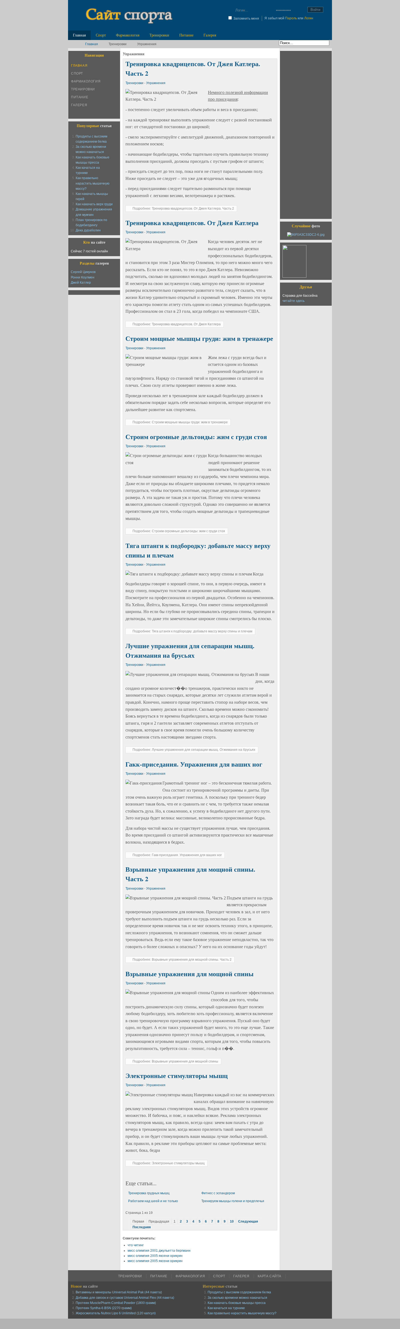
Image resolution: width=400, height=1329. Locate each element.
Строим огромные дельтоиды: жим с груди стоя (196, 436)
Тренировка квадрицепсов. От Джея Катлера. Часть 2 (192, 68)
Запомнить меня (246, 18)
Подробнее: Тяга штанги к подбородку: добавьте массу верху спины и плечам (192, 631)
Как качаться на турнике (226, 1308)
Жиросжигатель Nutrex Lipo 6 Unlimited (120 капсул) (116, 1313)
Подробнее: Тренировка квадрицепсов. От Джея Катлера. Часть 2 (183, 208)
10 (232, 1221)
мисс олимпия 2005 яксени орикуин (155, 1256)
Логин (308, 18)
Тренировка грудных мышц (149, 1193)
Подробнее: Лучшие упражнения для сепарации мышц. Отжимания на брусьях (194, 750)
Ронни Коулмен (82, 277)
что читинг (136, 1245)
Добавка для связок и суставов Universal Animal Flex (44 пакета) (125, 1298)
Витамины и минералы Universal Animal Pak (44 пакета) (119, 1292)
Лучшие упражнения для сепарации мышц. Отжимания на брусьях (189, 650)
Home (75, 44)
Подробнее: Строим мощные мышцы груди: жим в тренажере (180, 422)
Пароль (291, 18)
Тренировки (134, 83)
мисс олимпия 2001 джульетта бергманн (159, 1251)
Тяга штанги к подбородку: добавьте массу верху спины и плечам (197, 550)
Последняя (142, 1227)
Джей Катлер (81, 282)
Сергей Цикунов (83, 272)
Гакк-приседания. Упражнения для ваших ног (193, 764)
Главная (91, 44)
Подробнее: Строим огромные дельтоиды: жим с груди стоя (179, 531)
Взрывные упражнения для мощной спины (189, 973)
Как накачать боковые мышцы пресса (237, 1303)
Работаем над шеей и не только (153, 1201)
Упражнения (155, 83)
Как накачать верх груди (94, 204)
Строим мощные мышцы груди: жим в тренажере (199, 338)
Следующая (248, 1221)
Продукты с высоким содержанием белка (239, 1292)
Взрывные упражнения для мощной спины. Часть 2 (190, 874)
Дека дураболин (88, 230)
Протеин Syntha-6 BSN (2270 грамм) (104, 1308)
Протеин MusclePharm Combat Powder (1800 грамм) (116, 1303)
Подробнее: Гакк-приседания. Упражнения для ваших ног (177, 855)
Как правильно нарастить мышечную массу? (92, 183)
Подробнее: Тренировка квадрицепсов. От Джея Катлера (177, 324)
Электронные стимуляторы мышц (176, 1075)
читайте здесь (293, 301)
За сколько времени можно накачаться (237, 1298)
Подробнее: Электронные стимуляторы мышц (169, 1163)
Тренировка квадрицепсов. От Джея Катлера (192, 222)
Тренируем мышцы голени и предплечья (232, 1201)
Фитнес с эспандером (218, 1193)
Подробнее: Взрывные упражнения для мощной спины (175, 1061)
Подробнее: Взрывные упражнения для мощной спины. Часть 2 (182, 959)
